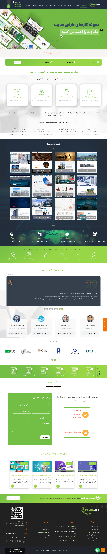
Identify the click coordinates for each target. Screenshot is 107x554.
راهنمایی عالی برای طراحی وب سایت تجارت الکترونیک (65, 537)
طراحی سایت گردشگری (93, 538)
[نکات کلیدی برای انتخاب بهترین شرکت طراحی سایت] (19, 466)
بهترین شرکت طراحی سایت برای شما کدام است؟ (66, 476)
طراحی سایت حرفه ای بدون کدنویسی (66, 541)
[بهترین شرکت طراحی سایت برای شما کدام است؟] (64, 466)
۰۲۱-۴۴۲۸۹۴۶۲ (18, 6)
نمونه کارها (47, 527)
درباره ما (48, 535)
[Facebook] (17, 541)
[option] (53, 29)
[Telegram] (10, 541)
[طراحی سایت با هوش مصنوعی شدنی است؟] (87, 466)
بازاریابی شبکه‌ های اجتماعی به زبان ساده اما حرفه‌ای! (42, 476)
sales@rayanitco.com (73, 432)
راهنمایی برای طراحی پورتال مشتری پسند (65, 532)
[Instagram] (15, 541)
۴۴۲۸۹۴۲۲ (21, 529)
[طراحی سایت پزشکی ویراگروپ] (42, 186)
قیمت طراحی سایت (45, 529)
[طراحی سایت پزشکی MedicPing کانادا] (20, 162)
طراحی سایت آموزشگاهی (93, 535)
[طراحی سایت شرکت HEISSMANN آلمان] (42, 162)
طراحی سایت (96, 541)
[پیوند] (94, 6)
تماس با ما (47, 538)
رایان (37, 550)
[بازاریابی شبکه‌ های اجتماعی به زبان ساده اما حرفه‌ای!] (42, 466)
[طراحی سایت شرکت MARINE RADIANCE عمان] (87, 209)
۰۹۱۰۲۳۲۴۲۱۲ (77, 411)
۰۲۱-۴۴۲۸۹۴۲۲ (18, 5)
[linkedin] (7, 541)
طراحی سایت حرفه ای (94, 532)
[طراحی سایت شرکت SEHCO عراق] (42, 209)
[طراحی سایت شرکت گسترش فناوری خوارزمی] (87, 162)
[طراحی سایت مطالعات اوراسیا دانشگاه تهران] (87, 186)
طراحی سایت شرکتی (94, 529)
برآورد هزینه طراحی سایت (44, 532)
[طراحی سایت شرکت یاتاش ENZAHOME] (65, 186)
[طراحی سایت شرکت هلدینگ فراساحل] (65, 162)
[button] (5, 30)
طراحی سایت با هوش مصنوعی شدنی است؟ (88, 476)
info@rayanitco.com (11, 533)
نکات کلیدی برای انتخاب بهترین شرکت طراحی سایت (20, 476)
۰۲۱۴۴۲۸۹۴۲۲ (77, 414)
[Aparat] (23, 542)
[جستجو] (23, 2)
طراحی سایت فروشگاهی (93, 527)
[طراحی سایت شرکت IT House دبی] (20, 209)
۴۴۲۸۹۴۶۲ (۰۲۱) (13, 529)
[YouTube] (20, 541)
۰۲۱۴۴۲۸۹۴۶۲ (77, 418)
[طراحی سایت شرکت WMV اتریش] (20, 186)
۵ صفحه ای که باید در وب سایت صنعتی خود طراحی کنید (65, 528)
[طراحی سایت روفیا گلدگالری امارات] (65, 209)
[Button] (80, 486)
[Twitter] (12, 541)
